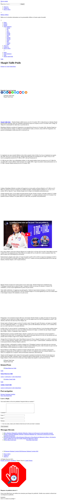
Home (5, 22)
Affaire (8, 28)
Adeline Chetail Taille (6, 384)
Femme (8, 33)
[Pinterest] (10, 92)
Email (2, 418)
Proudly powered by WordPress (8, 460)
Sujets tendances (7, 26)
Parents (5, 25)
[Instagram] (15, 92)
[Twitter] (4, 92)
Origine (8, 43)
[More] (26, 92)
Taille (2, 59)
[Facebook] (2, 92)
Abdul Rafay (13, 66)
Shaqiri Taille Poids (6, 122)
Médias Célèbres (5, 14)
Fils (7, 29)
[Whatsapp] (12, 92)
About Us (6, 6)
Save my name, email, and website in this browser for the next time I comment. (21, 423)
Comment (3, 412)
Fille (8, 36)
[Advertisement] (29, 78)
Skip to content (4, 1)
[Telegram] (23, 92)
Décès (8, 32)
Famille (8, 34)
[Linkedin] (7, 92)
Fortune (8, 37)
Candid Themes (28, 460)
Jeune (8, 40)
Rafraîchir (3, 497)
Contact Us (6, 8)
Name (2, 415)
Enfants (5, 23)
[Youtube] (20, 92)
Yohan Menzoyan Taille (7, 373)
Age (8, 30)
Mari (8, 41)
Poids (8, 44)
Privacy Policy (7, 9)
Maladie (8, 38)
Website (2, 421)
